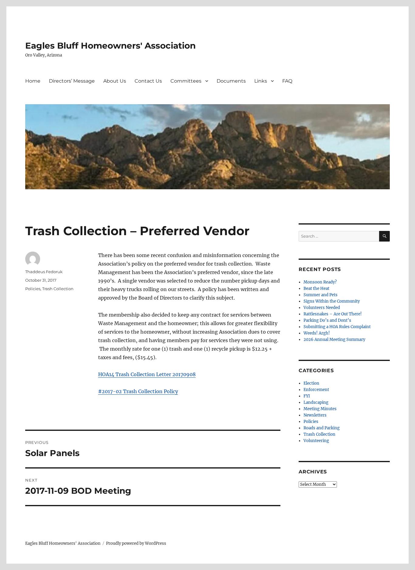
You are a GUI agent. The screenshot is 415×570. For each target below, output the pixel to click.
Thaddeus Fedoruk (44, 271)
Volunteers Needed (322, 307)
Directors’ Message (72, 81)
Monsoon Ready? (320, 282)
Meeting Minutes (320, 408)
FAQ (287, 81)
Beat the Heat (316, 288)
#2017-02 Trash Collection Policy (138, 391)
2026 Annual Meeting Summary (334, 339)
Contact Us (148, 81)
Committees (185, 81)
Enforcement (316, 389)
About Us (114, 81)
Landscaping (316, 402)
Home (32, 81)
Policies (32, 288)
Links (260, 81)
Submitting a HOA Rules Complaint (337, 326)
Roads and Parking (322, 428)
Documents (231, 81)
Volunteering (316, 440)
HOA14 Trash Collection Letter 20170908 (147, 374)
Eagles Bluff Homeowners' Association (110, 45)
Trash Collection (58, 288)
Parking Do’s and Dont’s (327, 320)
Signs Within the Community (332, 301)
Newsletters (315, 415)
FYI (307, 396)
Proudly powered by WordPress (136, 543)
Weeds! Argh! (317, 333)
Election (311, 383)
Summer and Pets (321, 294)
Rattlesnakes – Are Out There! (333, 314)
